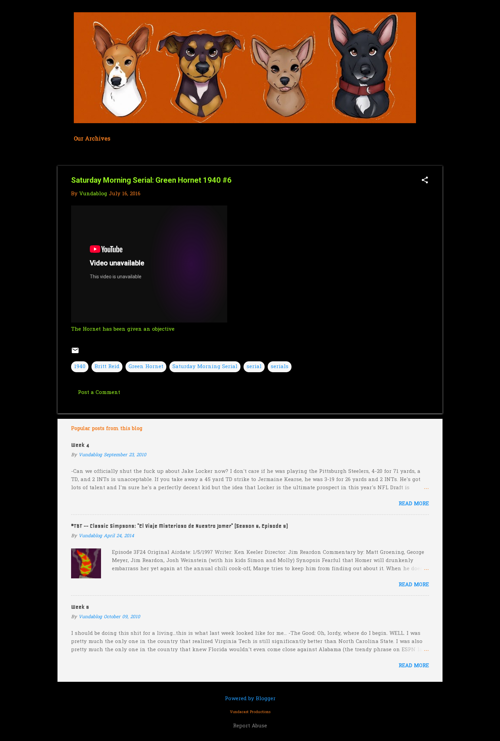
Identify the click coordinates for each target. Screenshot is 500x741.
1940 (79, 366)
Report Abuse (250, 726)
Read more (414, 504)
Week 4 (80, 445)
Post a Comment (99, 392)
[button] (425, 181)
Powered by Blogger (250, 699)
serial (254, 366)
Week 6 (80, 607)
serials (279, 366)
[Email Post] (75, 353)
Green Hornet (146, 366)
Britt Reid (107, 366)
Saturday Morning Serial (204, 366)
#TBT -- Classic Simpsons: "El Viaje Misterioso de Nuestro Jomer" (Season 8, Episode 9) (179, 526)
